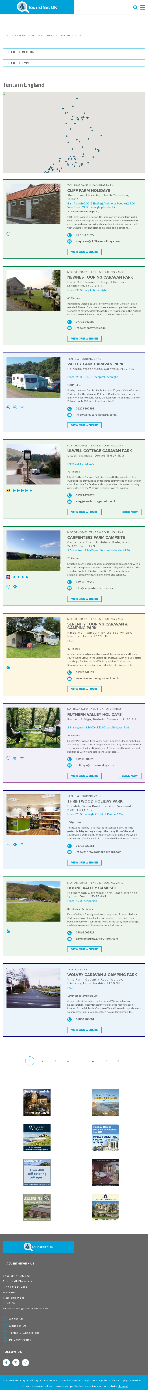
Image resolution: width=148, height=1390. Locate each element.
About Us (16, 1318)
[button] (67, 136)
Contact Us (18, 1325)
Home (6, 35)
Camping (64, 35)
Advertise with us (20, 1263)
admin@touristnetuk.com (30, 1308)
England (21, 35)
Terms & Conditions (24, 1332)
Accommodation (43, 35)
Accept (123, 1386)
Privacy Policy (20, 1339)
